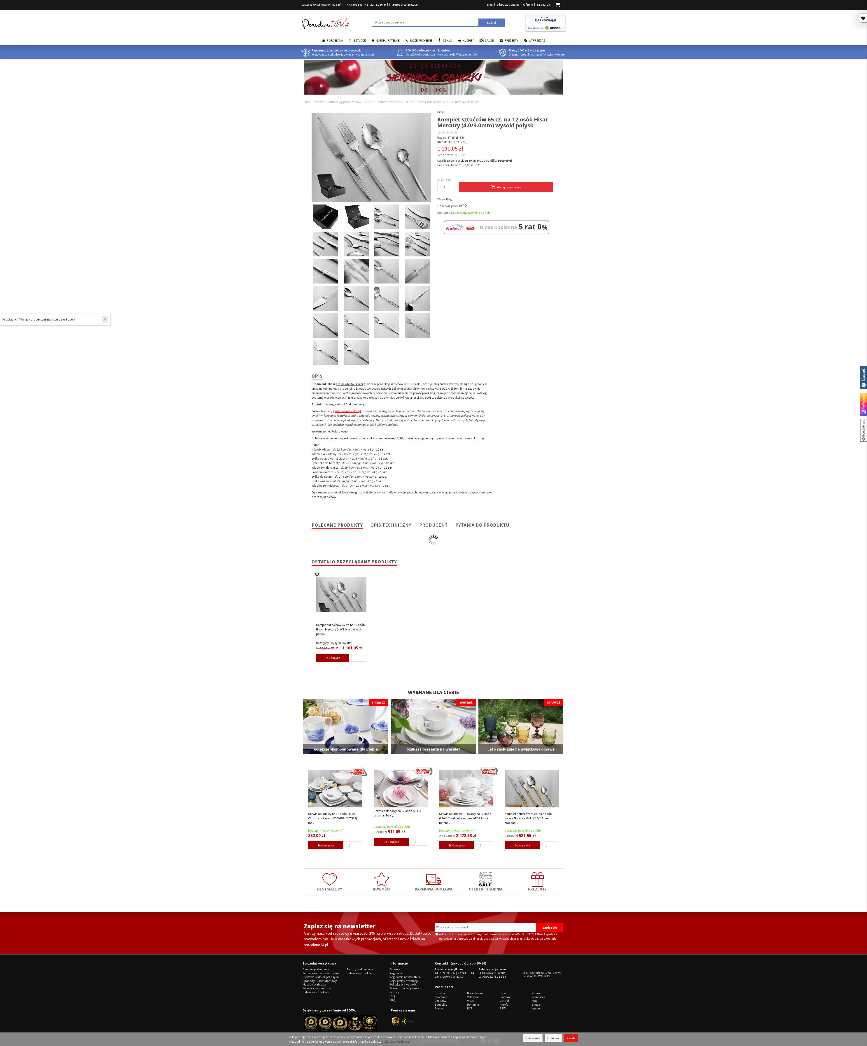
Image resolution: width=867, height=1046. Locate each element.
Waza (470, 1001)
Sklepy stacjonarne (507, 5)
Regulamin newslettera (405, 977)
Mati (535, 1001)
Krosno (537, 993)
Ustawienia (532, 1038)
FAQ (392, 996)
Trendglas (538, 997)
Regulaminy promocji (403, 981)
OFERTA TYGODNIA (485, 889)
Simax (536, 1004)
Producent (433, 525)
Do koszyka (332, 658)
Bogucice (441, 1004)
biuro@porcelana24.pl (404, 5)
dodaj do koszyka (509, 187)
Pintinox (505, 997)
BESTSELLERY (329, 889)
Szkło (447, 40)
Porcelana (335, 40)
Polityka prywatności (403, 984)
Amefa (504, 1004)
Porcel (439, 1008)
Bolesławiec (475, 993)
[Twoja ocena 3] (447, 133)
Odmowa (553, 1038)
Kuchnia (468, 40)
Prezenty (511, 40)
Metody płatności (314, 984)
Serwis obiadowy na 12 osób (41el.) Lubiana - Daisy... (397, 813)
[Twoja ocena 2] (443, 133)
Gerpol (504, 1001)
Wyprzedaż (537, 40)
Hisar (440, 112)
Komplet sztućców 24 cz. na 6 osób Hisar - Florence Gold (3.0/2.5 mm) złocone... (528, 818)
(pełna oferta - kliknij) (347, 411)
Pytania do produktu (482, 525)
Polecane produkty (337, 525)
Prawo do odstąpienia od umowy (406, 990)
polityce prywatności (396, 1041)
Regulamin (396, 973)
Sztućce (360, 40)
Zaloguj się (543, 5)
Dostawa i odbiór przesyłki (321, 977)
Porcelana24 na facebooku (863, 377)
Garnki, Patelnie (388, 40)
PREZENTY (537, 889)
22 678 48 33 (542, 976)
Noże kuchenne (421, 40)
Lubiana (440, 993)
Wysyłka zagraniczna (317, 988)
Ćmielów (440, 1001)
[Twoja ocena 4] (452, 133)
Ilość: (440, 180)
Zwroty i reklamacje (360, 969)
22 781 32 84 (497, 976)
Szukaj (491, 23)
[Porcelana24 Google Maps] (863, 430)
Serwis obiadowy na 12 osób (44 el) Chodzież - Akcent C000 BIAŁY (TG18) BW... (332, 818)
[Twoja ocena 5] (456, 133)
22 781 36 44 (378, 5)
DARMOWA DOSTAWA (433, 889)
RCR (470, 1008)
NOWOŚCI (381, 889)
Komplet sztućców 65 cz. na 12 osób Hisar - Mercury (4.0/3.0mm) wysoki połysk (340, 629)
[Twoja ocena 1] (439, 133)
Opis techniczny (391, 525)
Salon (489, 40)
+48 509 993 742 (357, 5)
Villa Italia (473, 997)
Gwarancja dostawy (316, 969)
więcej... (537, 1008)
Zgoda (571, 1038)
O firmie (528, 5)
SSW (503, 1008)
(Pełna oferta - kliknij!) (350, 384)
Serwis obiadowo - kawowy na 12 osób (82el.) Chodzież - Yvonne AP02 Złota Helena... (465, 818)
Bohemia (473, 1004)
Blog (490, 5)
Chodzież (441, 997)
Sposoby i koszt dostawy (320, 981)
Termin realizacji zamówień (321, 973)
